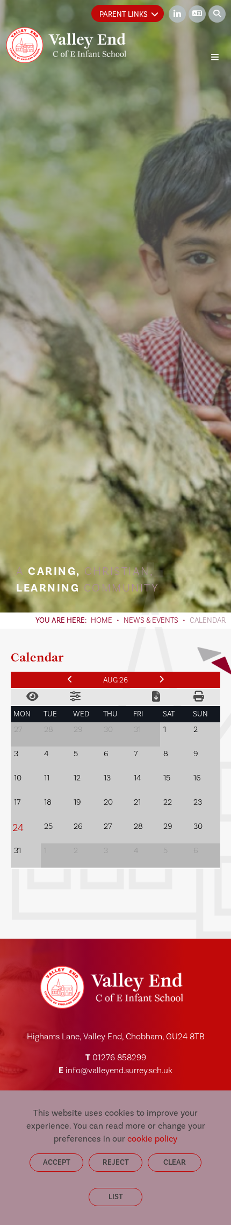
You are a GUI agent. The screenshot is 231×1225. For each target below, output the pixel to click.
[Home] (65, 45)
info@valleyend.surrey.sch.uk (119, 1070)
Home (101, 620)
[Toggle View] (32, 697)
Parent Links (123, 14)
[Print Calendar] (198, 697)
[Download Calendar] (155, 697)
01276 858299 (119, 1057)
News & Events (151, 620)
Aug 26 (115, 680)
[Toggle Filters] (75, 697)
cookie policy (152, 1139)
